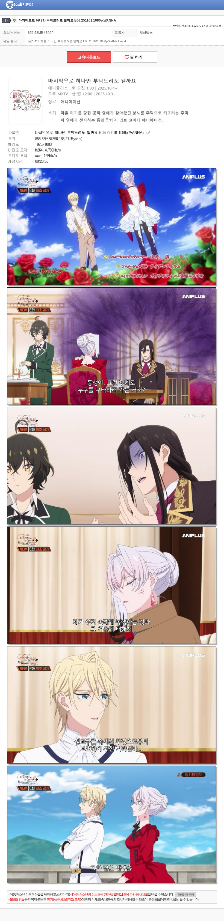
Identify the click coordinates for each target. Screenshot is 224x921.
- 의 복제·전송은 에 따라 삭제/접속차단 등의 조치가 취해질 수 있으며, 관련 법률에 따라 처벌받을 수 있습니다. (103, 899)
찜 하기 (135, 57)
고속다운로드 (89, 57)
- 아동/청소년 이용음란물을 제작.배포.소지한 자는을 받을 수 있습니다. (101, 894)
